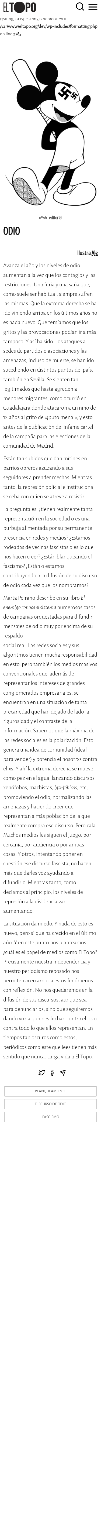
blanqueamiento (50, 1091)
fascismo (50, 1117)
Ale (95, 252)
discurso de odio (50, 1104)
